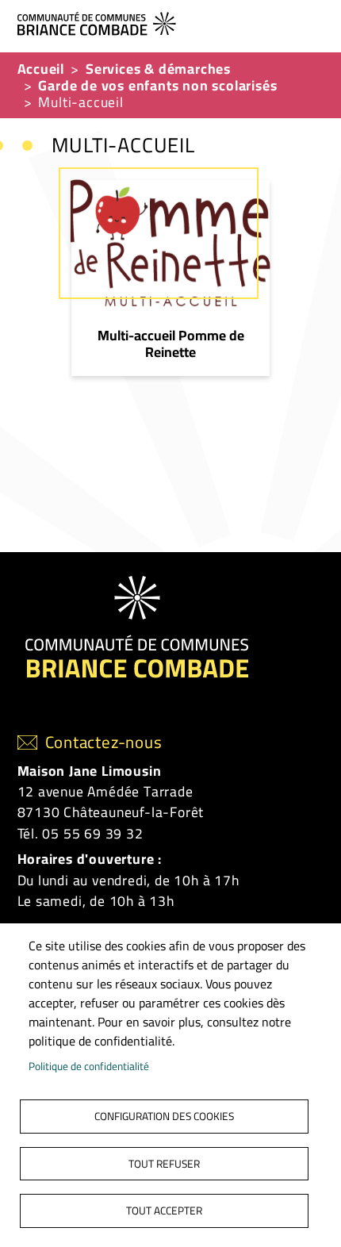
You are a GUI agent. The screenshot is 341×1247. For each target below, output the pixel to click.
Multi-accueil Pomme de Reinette (171, 343)
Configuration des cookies (164, 1116)
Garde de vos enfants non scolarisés (157, 85)
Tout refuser (164, 1163)
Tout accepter (164, 1210)
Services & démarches (158, 69)
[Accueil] (164, 22)
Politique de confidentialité (89, 1066)
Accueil (41, 69)
